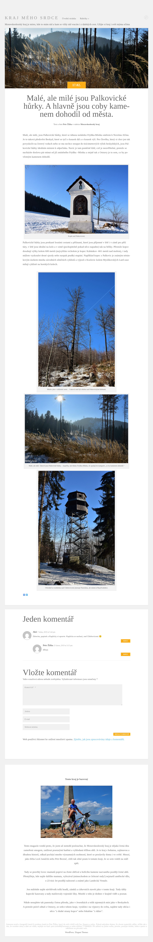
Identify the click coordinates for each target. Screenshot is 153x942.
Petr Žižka (67, 124)
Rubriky (84, 18)
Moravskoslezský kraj (90, 124)
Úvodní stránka (69, 18)
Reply (125, 641)
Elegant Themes (81, 932)
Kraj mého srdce (32, 17)
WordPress (69, 932)
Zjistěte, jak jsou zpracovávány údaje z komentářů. (99, 739)
